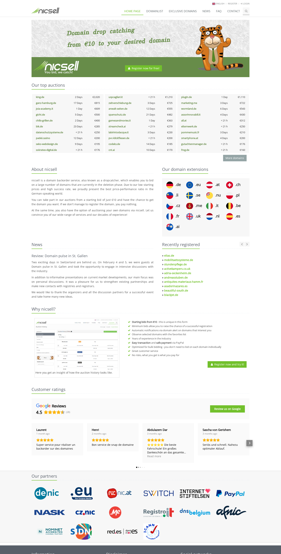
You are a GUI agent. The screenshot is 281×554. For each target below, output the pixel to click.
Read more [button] (154, 456)
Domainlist (154, 11)
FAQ (219, 11)
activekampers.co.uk (177, 269)
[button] (31, 443)
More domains (235, 158)
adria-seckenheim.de (177, 273)
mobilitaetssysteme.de (178, 260)
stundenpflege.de (175, 264)
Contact (233, 11)
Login (245, 3)
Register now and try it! (229, 364)
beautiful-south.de (176, 290)
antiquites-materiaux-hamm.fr (183, 281)
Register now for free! (145, 68)
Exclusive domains (183, 11)
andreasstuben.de (176, 277)
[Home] (45, 12)
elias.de (169, 255)
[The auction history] (77, 345)
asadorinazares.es (176, 286)
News (206, 11)
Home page (132, 11)
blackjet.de (171, 295)
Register (232, 3)
